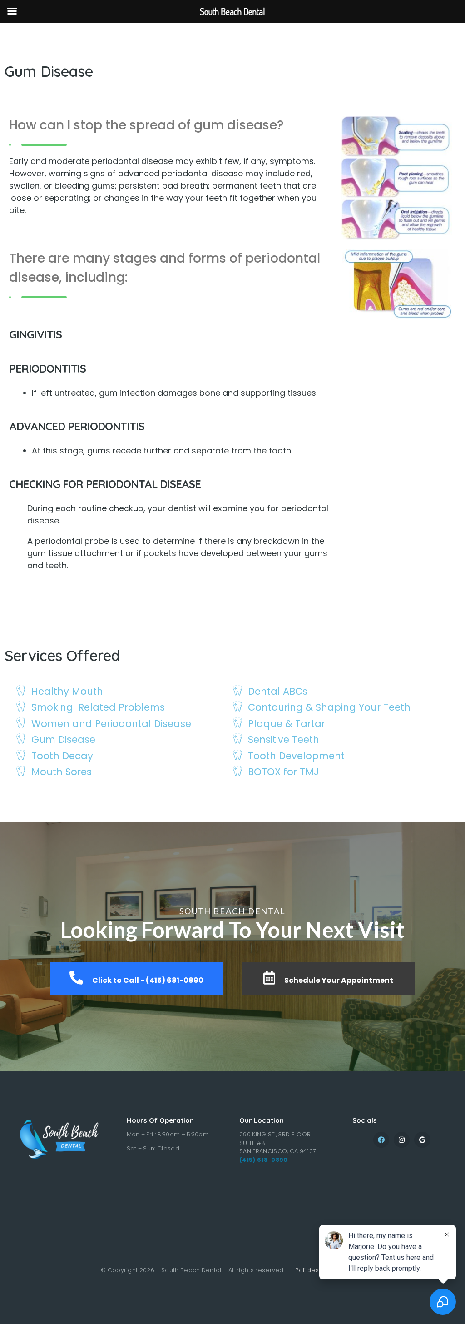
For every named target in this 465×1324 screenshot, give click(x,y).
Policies (307, 1270)
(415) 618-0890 (263, 1160)
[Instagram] (402, 1140)
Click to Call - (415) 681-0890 (147, 980)
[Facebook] (381, 1140)
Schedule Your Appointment (338, 980)
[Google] (422, 1140)
